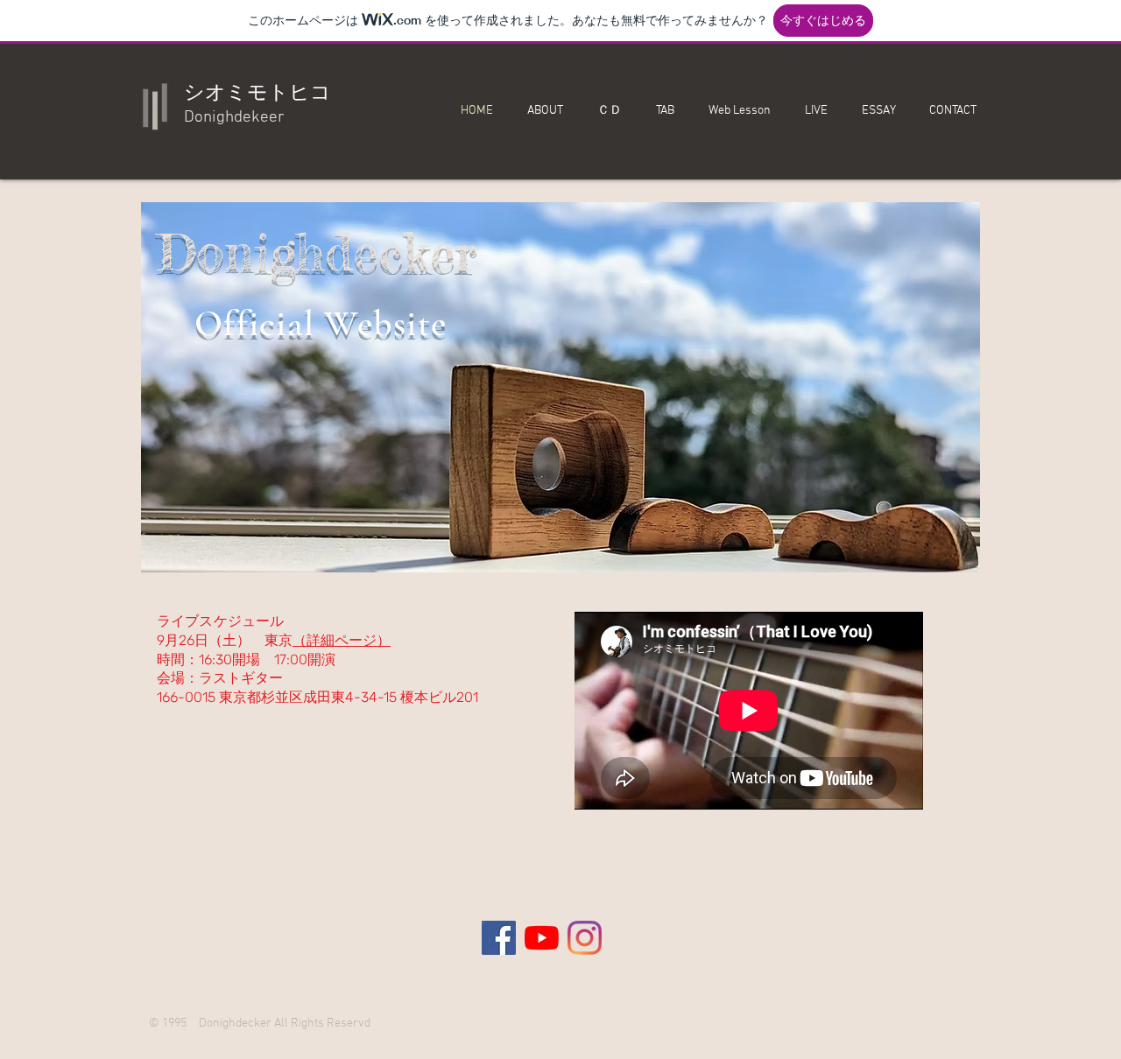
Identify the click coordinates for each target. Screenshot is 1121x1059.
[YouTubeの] (542, 938)
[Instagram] (585, 938)
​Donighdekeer (234, 118)
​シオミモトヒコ (257, 93)
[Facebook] (499, 938)
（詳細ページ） (342, 640)
